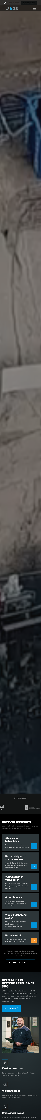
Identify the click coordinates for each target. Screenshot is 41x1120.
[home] (12, 8)
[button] (34, 8)
